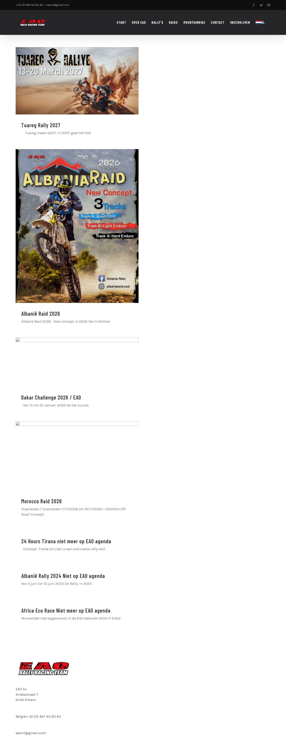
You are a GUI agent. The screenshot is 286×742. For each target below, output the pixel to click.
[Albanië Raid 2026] (77, 226)
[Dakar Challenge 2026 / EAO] (77, 362)
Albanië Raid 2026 (40, 313)
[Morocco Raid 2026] (77, 455)
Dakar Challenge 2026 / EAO (51, 397)
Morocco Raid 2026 (41, 501)
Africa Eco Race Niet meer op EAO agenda (66, 610)
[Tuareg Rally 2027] (77, 80)
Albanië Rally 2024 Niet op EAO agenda (63, 576)
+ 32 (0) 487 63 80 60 (43, 716)
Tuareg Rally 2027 (40, 125)
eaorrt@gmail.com (57, 4)
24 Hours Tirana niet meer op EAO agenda (66, 541)
